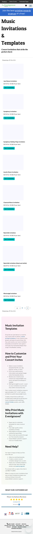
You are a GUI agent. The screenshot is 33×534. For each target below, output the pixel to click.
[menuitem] (22, 308)
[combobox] (18, 308)
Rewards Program (16, 528)
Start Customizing (9, 87)
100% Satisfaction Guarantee (22, 513)
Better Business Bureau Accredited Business (26, 513)
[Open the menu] (31, 5)
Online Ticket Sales (9, 525)
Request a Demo (22, 526)
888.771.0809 (11, 524)
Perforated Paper (23, 1)
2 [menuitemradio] (27, 308)
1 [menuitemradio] (24, 308)
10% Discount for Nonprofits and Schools (9, 513)
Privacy (9, 526)
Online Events (13, 1)
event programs (20, 466)
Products (4, 1)
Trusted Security (17, 513)
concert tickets (9, 402)
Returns (14, 526)
